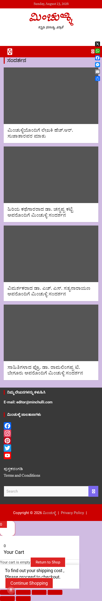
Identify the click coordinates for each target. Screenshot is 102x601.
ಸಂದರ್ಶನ (16, 60)
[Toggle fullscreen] (23, 592)
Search (93, 491)
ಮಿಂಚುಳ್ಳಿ (51, 16)
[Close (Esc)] (55, 592)
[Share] (39, 592)
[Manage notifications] (11, 590)
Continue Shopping (29, 583)
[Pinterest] (51, 440)
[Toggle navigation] (10, 51)
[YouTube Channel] (51, 455)
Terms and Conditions (22, 476)
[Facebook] (51, 426)
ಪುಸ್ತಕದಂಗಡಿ (13, 469)
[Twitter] (51, 448)
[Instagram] (51, 433)
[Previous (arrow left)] (7, 598)
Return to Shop (48, 562)
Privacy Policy (72, 513)
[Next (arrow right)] (23, 598)
